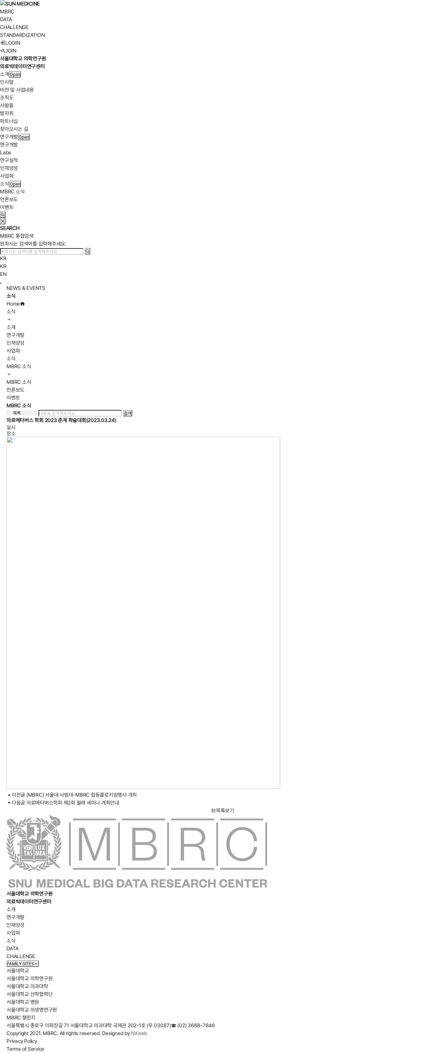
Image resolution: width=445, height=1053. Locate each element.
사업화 (6, 176)
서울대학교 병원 (23, 1002)
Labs (5, 152)
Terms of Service (25, 1049)
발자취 (6, 113)
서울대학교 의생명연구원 (32, 1010)
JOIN (10, 51)
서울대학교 (18, 971)
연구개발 (9, 137)
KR (3, 258)
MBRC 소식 (12, 191)
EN (3, 274)
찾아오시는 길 (14, 129)
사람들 (6, 105)
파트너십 (9, 121)
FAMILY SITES (20, 963)
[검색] (87, 251)
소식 (4, 184)
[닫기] (3, 221)
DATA (6, 19)
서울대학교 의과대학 (27, 986)
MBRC (7, 11)
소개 (4, 74)
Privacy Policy (22, 1041)
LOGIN (12, 43)
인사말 (6, 82)
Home (13, 304)
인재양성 (9, 168)
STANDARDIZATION (22, 35)
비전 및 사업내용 (17, 90)
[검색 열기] (3, 214)
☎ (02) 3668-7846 (193, 1025)
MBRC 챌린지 (21, 1018)
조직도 (6, 98)
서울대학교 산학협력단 (29, 994)
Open (15, 74)
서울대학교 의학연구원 (29, 978)
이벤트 (6, 207)
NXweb (139, 1033)
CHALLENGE (14, 27)
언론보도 (9, 199)
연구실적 (9, 160)
